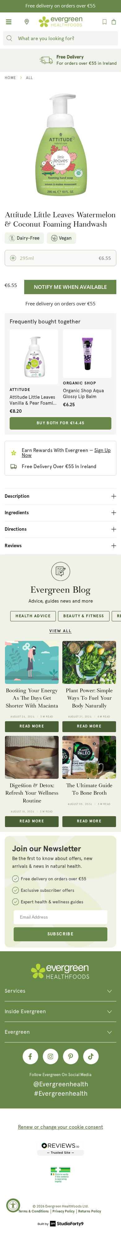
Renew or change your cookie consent (60, 1127)
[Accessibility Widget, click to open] (13, 1205)
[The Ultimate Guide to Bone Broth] (89, 757)
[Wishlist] (104, 22)
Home (10, 78)
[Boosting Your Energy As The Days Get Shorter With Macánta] (32, 662)
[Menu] (9, 21)
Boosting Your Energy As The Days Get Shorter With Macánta (32, 698)
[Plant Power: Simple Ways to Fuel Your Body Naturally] (89, 662)
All (29, 78)
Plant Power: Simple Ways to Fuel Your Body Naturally (89, 698)
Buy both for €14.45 (60, 423)
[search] (9, 38)
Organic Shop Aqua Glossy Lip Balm (83, 394)
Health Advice (33, 616)
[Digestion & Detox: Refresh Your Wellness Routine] (32, 757)
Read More (32, 726)
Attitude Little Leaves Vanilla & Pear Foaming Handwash (34, 400)
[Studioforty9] (60, 1224)
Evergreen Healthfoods (63, 1206)
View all (60, 631)
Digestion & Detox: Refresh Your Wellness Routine (31, 793)
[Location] (25, 21)
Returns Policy (89, 1211)
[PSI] (60, 1181)
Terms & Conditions (33, 1211)
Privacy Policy (63, 1211)
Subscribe (60, 934)
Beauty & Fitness (83, 616)
